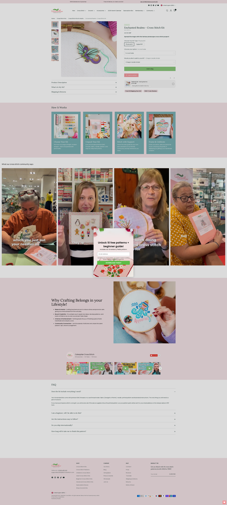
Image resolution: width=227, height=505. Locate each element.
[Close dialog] (131, 230)
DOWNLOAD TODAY (113, 263)
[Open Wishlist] (224, 502)
